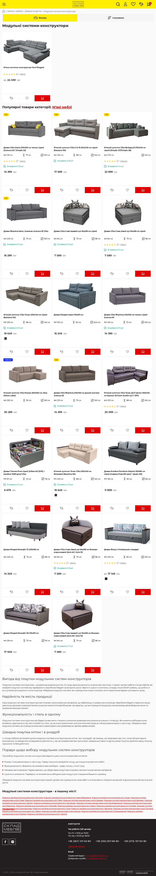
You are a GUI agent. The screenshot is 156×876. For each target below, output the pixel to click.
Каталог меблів (14, 11)
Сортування (118, 18)
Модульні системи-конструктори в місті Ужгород (133, 809)
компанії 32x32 (142, 873)
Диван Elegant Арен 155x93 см (68, 315)
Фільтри (43, 18)
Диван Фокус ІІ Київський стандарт (121, 549)
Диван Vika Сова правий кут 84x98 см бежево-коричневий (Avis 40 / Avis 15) (77, 634)
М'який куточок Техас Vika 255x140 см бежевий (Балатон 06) (72, 472)
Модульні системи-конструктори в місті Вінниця (124, 800)
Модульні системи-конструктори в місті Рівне (43, 800)
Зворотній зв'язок (76, 847)
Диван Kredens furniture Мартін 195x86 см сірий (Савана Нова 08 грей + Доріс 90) (124, 472)
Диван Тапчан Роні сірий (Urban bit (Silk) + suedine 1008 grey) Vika (24, 472)
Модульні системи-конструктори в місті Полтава (116, 806)
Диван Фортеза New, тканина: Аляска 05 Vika (26, 231)
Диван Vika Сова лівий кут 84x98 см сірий (124, 231)
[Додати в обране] (27, 98)
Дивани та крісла (33, 11)
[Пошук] (118, 4)
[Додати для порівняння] (11, 98)
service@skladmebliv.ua (97, 856)
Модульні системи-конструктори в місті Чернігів (47, 814)
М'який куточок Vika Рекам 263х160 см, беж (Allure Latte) (25, 394)
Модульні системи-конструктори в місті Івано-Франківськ (67, 798)
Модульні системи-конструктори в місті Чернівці (83, 800)
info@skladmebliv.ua (96, 858)
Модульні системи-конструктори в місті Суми (51, 809)
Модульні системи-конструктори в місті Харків (21, 811)
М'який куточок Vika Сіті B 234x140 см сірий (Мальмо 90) (76, 148)
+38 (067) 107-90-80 (79, 841)
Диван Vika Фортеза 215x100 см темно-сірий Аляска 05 (125, 316)
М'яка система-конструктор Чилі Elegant (24, 67)
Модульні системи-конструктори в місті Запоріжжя (54, 803)
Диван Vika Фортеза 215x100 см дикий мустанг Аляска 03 (76, 394)
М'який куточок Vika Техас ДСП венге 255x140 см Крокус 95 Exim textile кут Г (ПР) (127, 394)
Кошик (150, 3)
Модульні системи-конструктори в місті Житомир (22, 798)
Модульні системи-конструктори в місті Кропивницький (99, 803)
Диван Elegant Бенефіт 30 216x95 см (21, 633)
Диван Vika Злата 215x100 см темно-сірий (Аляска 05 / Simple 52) (24, 148)
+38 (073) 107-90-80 (135, 841)
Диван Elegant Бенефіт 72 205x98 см (21, 549)
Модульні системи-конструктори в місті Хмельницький (103, 811)
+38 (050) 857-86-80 (107, 841)
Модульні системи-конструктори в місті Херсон (60, 811)
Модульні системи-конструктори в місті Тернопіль (91, 809)
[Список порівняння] (141, 4)
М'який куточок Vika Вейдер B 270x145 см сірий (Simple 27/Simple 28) (125, 148)
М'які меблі (62, 107)
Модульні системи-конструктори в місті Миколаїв (36, 806)
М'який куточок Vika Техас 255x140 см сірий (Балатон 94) (25, 316)
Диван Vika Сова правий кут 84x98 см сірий (75, 231)
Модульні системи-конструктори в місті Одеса (76, 806)
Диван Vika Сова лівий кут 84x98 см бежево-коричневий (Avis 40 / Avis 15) (76, 550)
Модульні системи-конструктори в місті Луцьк (111, 798)
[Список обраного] (133, 4)
